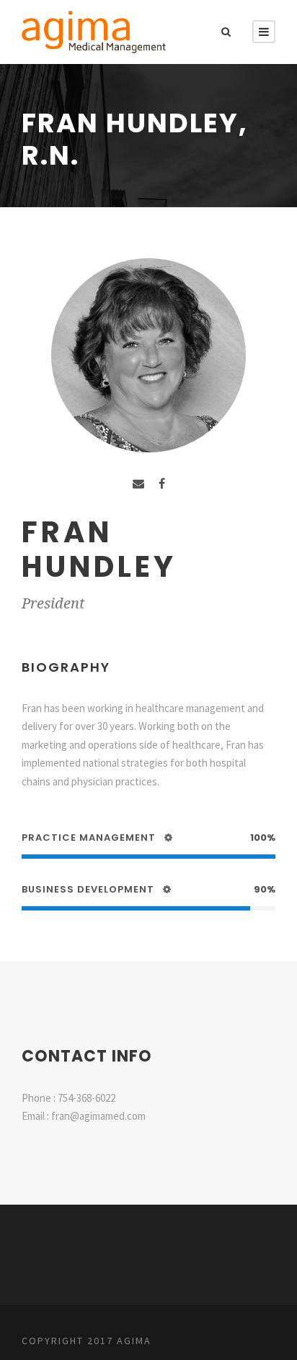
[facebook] (162, 483)
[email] (138, 483)
